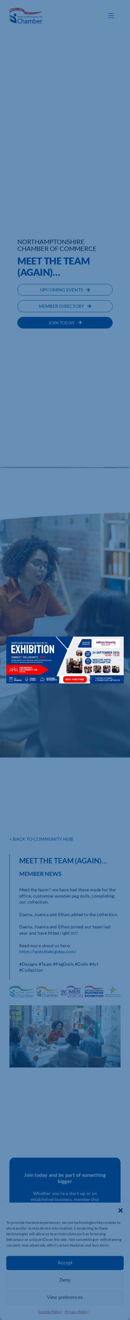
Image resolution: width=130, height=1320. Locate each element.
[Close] (112, 646)
